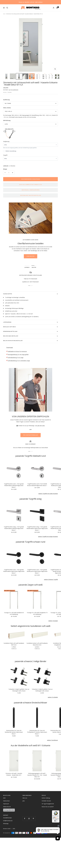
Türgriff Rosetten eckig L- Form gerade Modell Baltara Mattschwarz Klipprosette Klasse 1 (37, 528)
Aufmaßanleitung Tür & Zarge (15, 357)
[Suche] (7, 7)
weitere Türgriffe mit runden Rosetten (48, 493)
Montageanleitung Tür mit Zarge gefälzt (18, 354)
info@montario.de (7, 820)
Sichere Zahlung (46, 798)
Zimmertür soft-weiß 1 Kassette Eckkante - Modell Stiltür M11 (14, 774)
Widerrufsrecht (7, 806)
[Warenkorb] (57, 8)
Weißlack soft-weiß (9, 326)
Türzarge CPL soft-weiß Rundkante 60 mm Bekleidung (14, 613)
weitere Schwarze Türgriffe (51, 579)
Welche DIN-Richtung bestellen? (13, 340)
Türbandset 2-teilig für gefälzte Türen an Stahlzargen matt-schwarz (42, 690)
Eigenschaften (7, 294)
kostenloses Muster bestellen (30, 195)
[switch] (55, 821)
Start (4, 14)
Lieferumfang (7, 322)
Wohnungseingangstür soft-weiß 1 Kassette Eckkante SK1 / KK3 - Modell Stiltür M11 (37, 775)
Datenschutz (6, 801)
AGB (4, 798)
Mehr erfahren (38, 2)
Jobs (23, 801)
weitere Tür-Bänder (53, 697)
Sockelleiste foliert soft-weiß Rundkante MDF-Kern (14, 644)
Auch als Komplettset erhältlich (30, 184)
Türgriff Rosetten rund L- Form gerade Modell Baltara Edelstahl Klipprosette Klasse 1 (14, 485)
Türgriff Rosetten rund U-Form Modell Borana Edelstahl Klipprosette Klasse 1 (37, 484)
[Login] (53, 7)
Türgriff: (5, 155)
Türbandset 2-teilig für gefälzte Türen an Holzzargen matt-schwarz (18, 690)
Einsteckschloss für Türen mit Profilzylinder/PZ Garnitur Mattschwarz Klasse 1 (37, 732)
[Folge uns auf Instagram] (29, 818)
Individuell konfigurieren (30, 190)
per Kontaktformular (30, 435)
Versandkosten (14, 90)
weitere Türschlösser (52, 740)
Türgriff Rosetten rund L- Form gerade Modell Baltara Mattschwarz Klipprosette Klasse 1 (13, 571)
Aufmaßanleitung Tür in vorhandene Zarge (19, 360)
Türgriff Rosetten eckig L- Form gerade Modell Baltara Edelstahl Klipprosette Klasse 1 (14, 528)
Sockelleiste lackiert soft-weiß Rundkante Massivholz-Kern (37, 644)
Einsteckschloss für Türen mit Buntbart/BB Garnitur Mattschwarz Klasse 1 (14, 732)
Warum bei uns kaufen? (48, 806)
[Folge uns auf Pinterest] (33, 818)
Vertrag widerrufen (9, 810)
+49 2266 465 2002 (40, 425)
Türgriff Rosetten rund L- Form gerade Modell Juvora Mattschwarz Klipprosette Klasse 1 (37, 571)
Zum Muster (30, 256)
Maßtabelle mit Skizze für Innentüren (17, 351)
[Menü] (58, 811)
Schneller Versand (46, 801)
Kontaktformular (7, 818)
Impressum (6, 803)
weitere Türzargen (53, 621)
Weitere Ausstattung (11, 151)
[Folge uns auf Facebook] (24, 818)
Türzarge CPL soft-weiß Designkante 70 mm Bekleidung (37, 613)
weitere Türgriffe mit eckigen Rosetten (48, 536)
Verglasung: (6, 141)
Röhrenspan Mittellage (10, 331)
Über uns (24, 798)
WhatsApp (5, 823)
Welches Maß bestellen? (10, 336)
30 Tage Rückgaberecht (48, 803)
